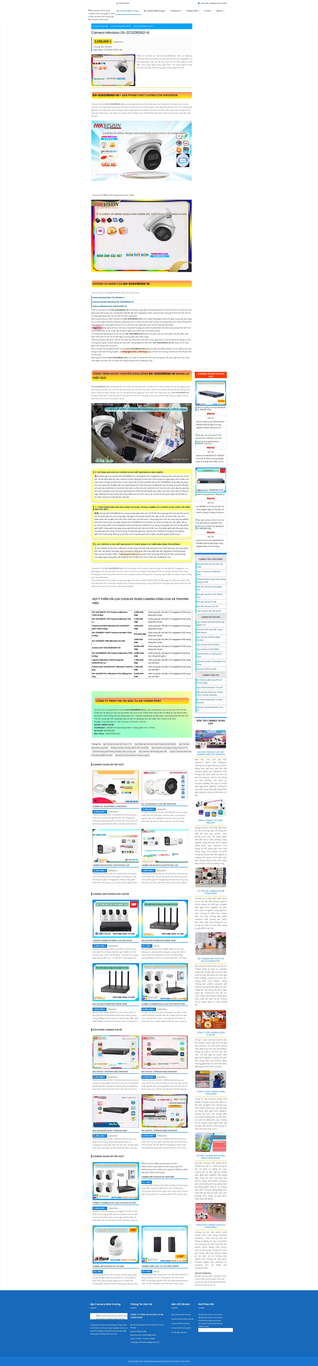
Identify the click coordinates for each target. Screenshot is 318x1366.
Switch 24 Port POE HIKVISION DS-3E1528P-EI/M (210, 527)
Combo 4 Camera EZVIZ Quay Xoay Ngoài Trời (163, 1004)
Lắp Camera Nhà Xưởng (127, 11)
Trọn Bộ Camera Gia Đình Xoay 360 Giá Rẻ (112, 940)
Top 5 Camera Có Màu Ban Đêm (208, 573)
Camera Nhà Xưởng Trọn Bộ (182, 1319)
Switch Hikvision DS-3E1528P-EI (210, 494)
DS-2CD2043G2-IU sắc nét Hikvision (158, 804)
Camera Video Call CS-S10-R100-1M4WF (160, 1266)
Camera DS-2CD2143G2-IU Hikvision (109, 806)
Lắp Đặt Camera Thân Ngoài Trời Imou (211, 663)
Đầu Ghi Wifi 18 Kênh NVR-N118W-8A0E (158, 940)
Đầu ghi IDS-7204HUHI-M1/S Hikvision (110, 1071)
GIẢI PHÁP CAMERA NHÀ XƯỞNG (214, 3)
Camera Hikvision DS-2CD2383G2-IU (120, 32)
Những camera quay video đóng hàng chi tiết (211, 580)
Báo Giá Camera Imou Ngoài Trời (209, 588)
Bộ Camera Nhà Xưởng (154, 11)
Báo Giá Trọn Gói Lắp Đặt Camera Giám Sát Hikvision (211, 753)
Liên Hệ (219, 11)
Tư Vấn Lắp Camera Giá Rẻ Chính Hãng (210, 892)
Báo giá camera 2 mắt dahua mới (209, 595)
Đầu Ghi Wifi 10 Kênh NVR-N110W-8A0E (110, 1004)
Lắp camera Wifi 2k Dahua (208, 644)
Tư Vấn (207, 11)
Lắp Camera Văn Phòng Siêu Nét (153, 751)
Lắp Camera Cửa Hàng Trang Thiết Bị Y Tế (170, 748)
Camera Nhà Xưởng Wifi (181, 1328)
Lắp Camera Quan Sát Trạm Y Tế (117, 744)
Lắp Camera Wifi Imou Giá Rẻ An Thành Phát (210, 959)
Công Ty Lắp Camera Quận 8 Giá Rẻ (211, 1033)
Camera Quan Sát (100, 26)
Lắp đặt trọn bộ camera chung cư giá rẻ (132, 755)
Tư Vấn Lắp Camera (179, 1332)
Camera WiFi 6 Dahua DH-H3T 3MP (108, 1266)
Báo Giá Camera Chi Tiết (207, 606)
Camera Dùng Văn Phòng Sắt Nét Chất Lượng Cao (114, 751)
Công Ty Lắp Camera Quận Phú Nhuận (211, 1092)
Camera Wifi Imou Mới (206, 669)
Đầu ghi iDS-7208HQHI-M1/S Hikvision (159, 1071)
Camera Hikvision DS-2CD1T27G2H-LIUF (159, 865)
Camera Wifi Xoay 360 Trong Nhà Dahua (209, 631)
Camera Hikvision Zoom (143, 26)
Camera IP (175, 11)
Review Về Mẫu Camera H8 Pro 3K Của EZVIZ (130, 748)
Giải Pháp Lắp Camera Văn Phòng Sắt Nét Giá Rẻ (155, 744)
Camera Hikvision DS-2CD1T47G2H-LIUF (111, 865)
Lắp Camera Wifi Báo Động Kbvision (208, 638)
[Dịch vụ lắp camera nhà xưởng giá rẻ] (108, 1318)
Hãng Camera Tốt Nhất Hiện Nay (210, 821)
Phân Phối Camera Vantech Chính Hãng (210, 1226)
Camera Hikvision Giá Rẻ (120, 26)
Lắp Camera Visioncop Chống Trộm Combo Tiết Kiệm (210, 693)
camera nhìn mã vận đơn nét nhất (210, 565)
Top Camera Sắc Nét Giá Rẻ (209, 611)
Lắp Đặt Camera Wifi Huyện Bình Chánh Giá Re (210, 1156)
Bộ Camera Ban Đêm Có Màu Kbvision (209, 701)
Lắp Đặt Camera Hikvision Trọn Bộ (210, 708)
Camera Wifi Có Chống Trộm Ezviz (209, 655)
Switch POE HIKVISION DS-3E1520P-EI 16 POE (208, 442)
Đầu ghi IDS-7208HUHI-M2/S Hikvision (159, 1130)
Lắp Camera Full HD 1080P (208, 649)
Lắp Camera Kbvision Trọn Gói (210, 687)
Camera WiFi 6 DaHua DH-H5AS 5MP (157, 1177)
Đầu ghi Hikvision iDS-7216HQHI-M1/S (110, 1130)
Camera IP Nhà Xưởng (180, 1323)
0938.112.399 (124, 3)
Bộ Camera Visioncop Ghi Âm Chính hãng (209, 681)
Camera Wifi (192, 11)
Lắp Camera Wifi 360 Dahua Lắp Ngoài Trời (211, 623)
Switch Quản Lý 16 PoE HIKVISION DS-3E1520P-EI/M (211, 408)
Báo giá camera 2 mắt (206, 602)
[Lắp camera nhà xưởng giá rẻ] (101, 15)
